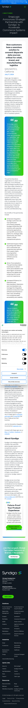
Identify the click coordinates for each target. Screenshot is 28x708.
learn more (14, 527)
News (3, 673)
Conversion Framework (19, 619)
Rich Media (4, 619)
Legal (3, 698)
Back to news (8, 13)
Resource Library (6, 683)
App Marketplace (6, 671)
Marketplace (5, 631)
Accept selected (14, 377)
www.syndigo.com (10, 497)
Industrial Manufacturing (8, 658)
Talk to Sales (8, 596)
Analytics (4, 624)
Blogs (15, 683)
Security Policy (16, 701)
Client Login (17, 676)
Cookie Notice (6, 701)
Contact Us (17, 673)
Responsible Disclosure (10, 703)
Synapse (4, 616)
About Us (4, 666)
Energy (4, 654)
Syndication (17, 616)
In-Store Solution (6, 633)
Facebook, (18, 432)
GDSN (3, 621)
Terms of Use (10, 698)
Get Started (14, 556)
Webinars (4, 686)
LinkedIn (7, 434)
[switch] (24, 354)
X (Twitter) (11, 432)
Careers (4, 668)
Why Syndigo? (17, 666)
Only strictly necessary (14, 381)
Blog (6, 432)
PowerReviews (5, 628)
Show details (20, 369)
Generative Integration (11, 386)
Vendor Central (17, 621)
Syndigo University (18, 668)
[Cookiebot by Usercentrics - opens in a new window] (20, 325)
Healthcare (17, 650)
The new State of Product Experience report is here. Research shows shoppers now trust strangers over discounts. (14, 2)
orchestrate (16, 416)
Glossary (16, 686)
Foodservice (5, 645)
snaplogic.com (17, 426)
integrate (19, 414)
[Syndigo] (6, 7)
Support (4, 676)
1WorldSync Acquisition (7, 688)
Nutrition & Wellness (19, 631)
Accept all (14, 373)
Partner (16, 671)
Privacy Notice (20, 698)
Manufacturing (17, 643)
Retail (3, 643)
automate (7, 416)
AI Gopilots (17, 628)
